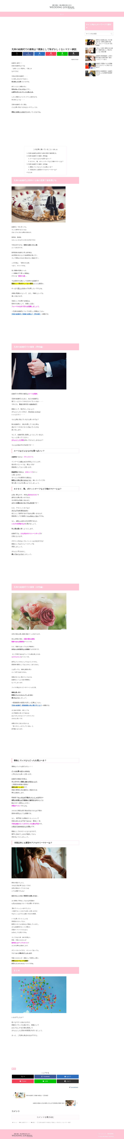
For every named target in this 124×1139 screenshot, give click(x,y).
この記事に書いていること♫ (43, 149)
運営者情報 (110, 1133)
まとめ (30, 172)
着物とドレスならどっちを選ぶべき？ (41, 167)
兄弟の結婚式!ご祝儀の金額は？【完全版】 (26, 314)
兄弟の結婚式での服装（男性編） (38, 156)
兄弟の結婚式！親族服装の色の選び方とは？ (27, 705)
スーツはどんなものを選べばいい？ (40, 158)
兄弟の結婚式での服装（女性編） (38, 164)
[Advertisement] (45, 34)
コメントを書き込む (45, 1117)
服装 (14, 1068)
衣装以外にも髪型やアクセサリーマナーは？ (43, 169)
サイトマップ (102, 1133)
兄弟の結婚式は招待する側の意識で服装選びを (42, 153)
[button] (73, 54)
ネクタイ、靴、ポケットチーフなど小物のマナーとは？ (47, 161)
